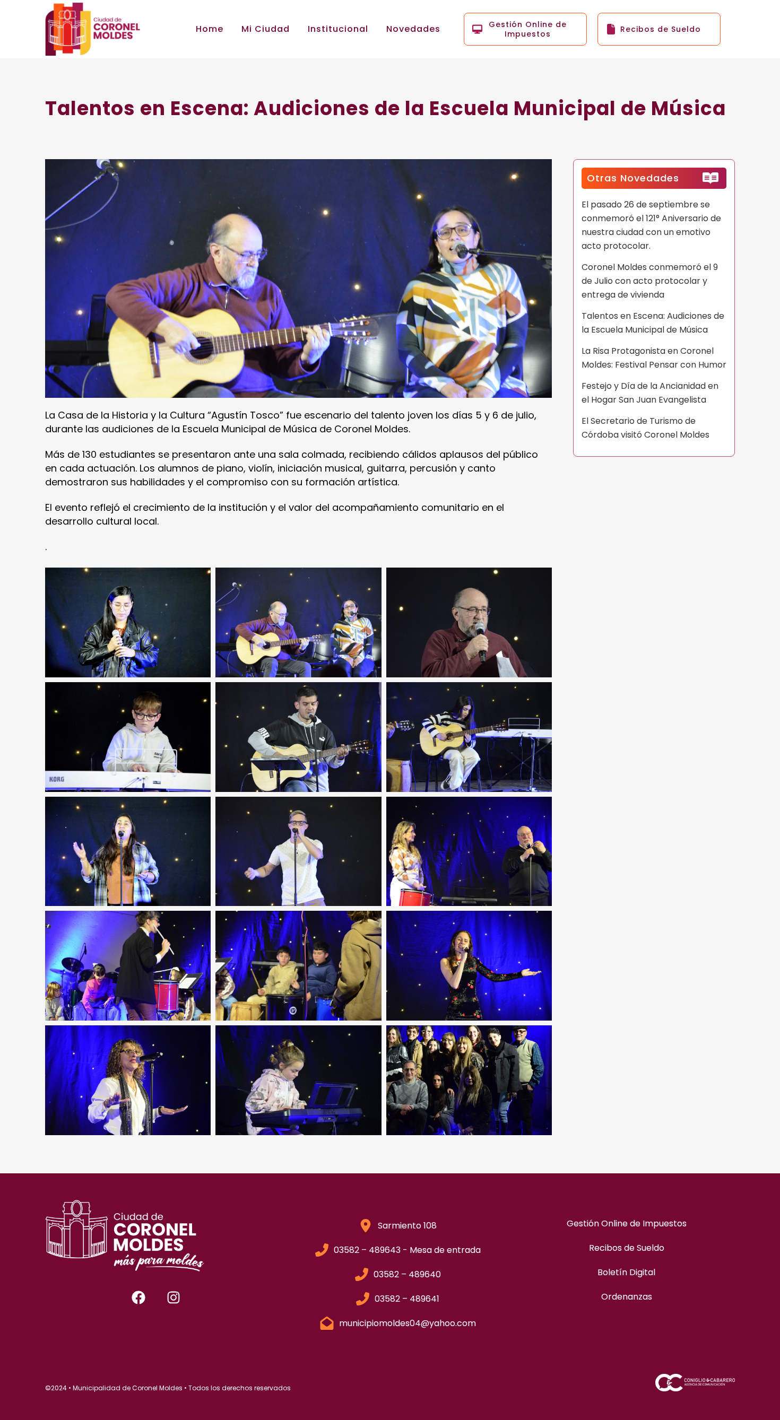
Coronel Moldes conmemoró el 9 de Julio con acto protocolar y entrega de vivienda (650, 281)
